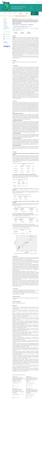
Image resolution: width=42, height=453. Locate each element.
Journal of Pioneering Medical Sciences (18, 7)
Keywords (4, 21)
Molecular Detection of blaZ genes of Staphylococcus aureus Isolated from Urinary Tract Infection (32, 379)
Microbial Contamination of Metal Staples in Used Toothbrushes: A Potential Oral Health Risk (18, 391)
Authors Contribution (6, 28)
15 (27, 271)
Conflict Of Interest (6, 27)
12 (19, 265)
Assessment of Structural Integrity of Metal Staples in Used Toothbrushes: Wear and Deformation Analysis (18, 379)
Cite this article (7, 31)
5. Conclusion (5, 26)
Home (4, 12)
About (15, 12)
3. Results (4, 24)
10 (34, 92)
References (5, 29)
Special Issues (27, 13)
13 (28, 265)
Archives (9, 12)
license (22, 29)
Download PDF (7, 34)
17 (34, 273)
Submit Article (33, 13)
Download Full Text (8, 38)
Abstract (4, 20)
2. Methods (5, 23)
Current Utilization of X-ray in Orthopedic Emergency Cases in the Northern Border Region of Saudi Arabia (32, 391)
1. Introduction (5, 22)
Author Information (20, 13)
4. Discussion (5, 25)
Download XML (7, 36)
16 (35, 271)
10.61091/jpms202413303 (17, 30)
